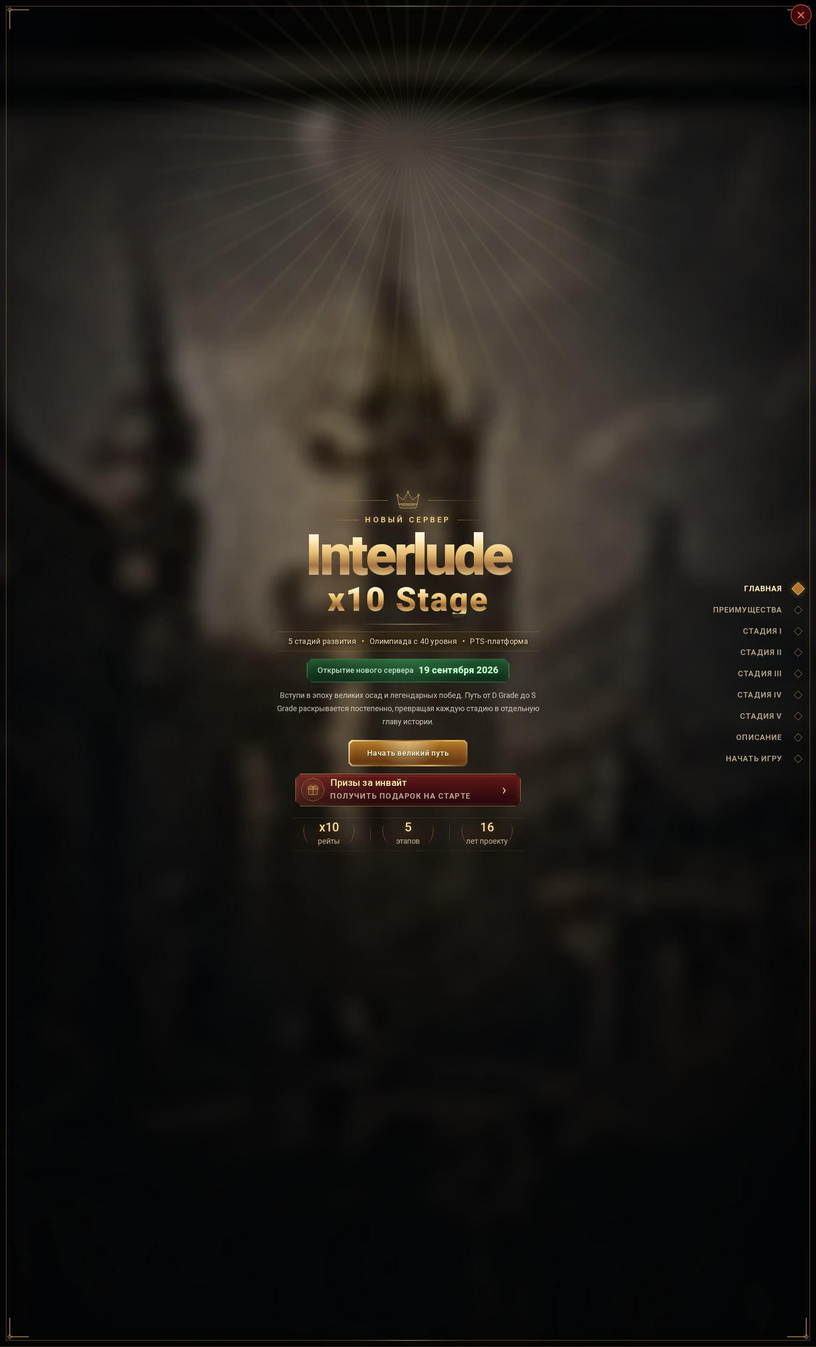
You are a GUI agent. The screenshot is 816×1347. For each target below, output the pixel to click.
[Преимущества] (798, 609)
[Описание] (798, 737)
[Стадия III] (798, 673)
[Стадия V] (798, 716)
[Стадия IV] (798, 694)
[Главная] (798, 588)
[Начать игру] (798, 758)
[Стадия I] (798, 631)
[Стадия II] (798, 652)
